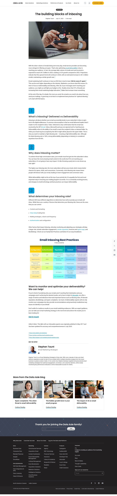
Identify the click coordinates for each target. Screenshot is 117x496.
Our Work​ (68, 3)
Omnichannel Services (35, 448)
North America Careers (20, 483)
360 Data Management (19, 466)
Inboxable (75, 295)
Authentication (34, 220)
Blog (76, 458)
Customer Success (29, 440)
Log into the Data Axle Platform (57, 440)
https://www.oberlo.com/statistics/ (38, 333)
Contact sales (98, 3)
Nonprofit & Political (49, 462)
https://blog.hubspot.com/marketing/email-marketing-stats (44, 337)
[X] (95, 483)
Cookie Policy (77, 488)
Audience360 (63, 451)
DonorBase (16, 459)
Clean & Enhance (18, 476)
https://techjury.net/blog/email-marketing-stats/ (41, 335)
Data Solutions (29, 3)
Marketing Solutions (42, 3)
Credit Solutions (63, 468)
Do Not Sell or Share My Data (88, 488)
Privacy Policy (70, 488)
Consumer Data (17, 451)
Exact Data (62, 465)
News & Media (79, 461)
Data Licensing (17, 473)
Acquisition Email (33, 451)
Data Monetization (34, 464)
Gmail (43, 127)
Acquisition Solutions (35, 467)
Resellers (46, 465)
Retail (45, 468)
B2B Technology (48, 451)
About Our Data (41, 440)
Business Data (17, 448)
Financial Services (49, 454)
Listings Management (35, 461)
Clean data (33, 213)
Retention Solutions (34, 469)
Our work (77, 455)
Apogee (15, 457)
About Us (76, 3)
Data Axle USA (63, 454)
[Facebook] (91, 483)
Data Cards (78, 466)
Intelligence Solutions (35, 472)
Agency (46, 448)
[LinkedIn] (98, 483)
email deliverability (71, 68)
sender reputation (62, 229)
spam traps (81, 229)
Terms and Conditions (60, 488)
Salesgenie (62, 448)
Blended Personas (18, 454)
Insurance (47, 457)
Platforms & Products (57, 3)
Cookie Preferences (100, 488)
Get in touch (34, 317)
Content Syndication (34, 454)
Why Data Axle (17, 440)
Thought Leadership (80, 463)
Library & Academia (49, 459)
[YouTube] (102, 483)
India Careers (33, 483)
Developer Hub (63, 457)
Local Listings (63, 462)
